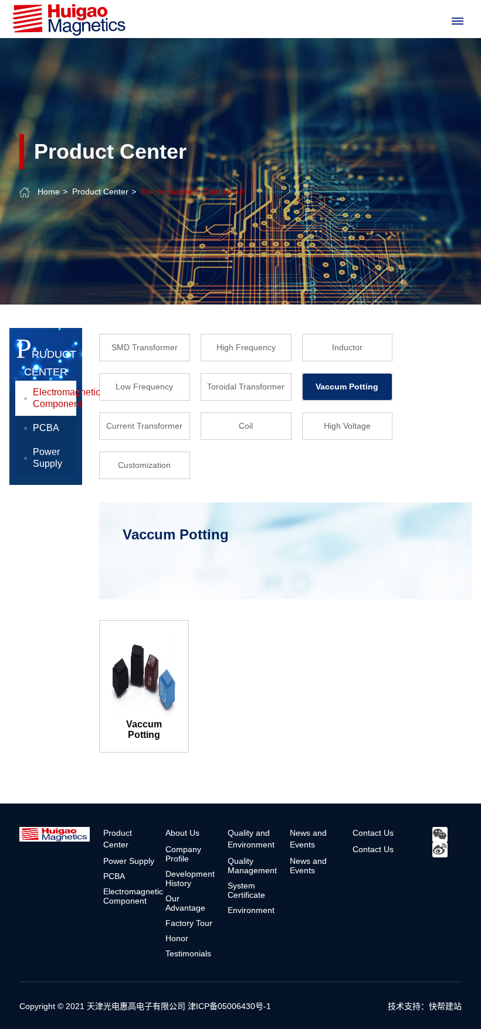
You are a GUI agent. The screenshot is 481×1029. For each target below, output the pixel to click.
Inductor (347, 347)
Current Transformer (144, 425)
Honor (176, 938)
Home (49, 191)
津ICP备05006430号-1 (229, 1006)
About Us (182, 832)
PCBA (46, 428)
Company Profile (183, 854)
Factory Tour (188, 923)
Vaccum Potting (347, 386)
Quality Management (252, 865)
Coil (246, 425)
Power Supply (47, 458)
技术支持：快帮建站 (425, 1006)
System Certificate (246, 890)
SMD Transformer (144, 347)
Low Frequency (144, 386)
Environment (251, 910)
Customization (144, 465)
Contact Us (373, 832)
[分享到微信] (440, 834)
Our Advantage (185, 903)
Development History (190, 878)
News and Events (308, 865)
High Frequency (246, 347)
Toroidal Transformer (245, 386)
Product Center (100, 191)
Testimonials (188, 953)
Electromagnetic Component (193, 191)
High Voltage (347, 425)
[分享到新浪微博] (440, 849)
